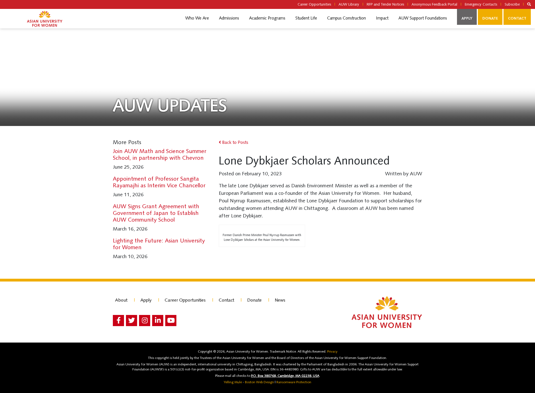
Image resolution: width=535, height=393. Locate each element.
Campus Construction (346, 18)
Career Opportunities (314, 4)
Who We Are (197, 18)
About (121, 300)
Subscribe (512, 4)
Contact (517, 18)
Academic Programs (267, 18)
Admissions (229, 18)
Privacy (332, 351)
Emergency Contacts (481, 4)
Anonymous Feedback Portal (434, 4)
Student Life (306, 18)
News (280, 300)
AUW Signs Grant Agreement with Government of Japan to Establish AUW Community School (156, 213)
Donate (490, 18)
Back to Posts (234, 142)
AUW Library (349, 4)
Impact (382, 18)
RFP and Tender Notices (385, 4)
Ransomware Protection (293, 382)
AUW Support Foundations (422, 18)
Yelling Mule (233, 382)
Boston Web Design (259, 382)
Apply (466, 18)
